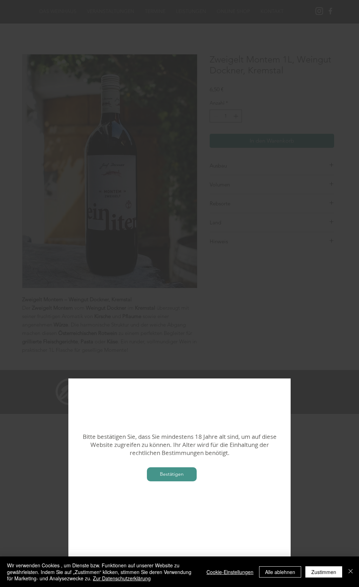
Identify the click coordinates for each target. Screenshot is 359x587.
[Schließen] (350, 571)
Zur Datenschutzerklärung (122, 578)
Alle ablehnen (280, 571)
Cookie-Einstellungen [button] (229, 571)
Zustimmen (323, 571)
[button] (172, 474)
